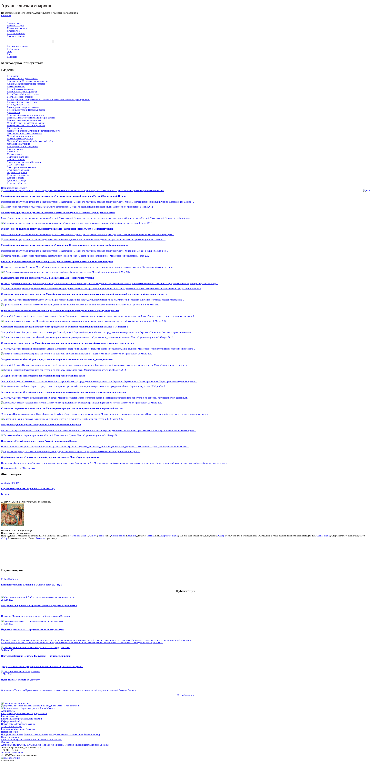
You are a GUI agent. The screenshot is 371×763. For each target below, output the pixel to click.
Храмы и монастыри (17, 28)
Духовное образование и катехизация (25, 115)
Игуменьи (32, 745)
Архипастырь (13, 23)
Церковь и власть (15, 178)
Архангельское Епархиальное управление (28, 81)
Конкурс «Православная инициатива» (26, 125)
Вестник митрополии (17, 46)
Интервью (28, 713)
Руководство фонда (25, 724)
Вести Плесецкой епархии (20, 97)
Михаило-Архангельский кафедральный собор (30, 141)
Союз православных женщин (21, 167)
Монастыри (19, 729)
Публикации (13, 49)
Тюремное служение (17, 172)
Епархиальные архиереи (36, 734)
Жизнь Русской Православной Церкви (26, 123)
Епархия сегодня (15, 25)
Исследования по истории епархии (66, 734)
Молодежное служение (18, 144)
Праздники (12, 151)
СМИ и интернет (15, 164)
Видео (10, 54)
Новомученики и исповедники (22, 146)
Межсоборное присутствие (20, 136)
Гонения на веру (92, 734)
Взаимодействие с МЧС (19, 104)
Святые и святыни (16, 36)
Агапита (131, 535)
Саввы (320, 535)
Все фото (5, 494)
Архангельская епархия (26, 5)
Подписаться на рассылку (14, 188)
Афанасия (40, 538)
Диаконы (104, 745)
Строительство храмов (18, 170)
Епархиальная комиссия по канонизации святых (31, 117)
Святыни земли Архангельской (46, 739)
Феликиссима (118, 535)
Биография (6, 713)
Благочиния (7, 729)
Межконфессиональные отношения (24, 133)
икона (85, 535)
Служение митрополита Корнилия (24, 162)
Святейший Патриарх (18, 157)
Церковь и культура (16, 180)
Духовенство (13, 31)
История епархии (9, 732)
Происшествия (14, 154)
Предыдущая (7, 468)
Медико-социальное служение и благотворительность (33, 131)
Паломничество (15, 149)
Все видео (6, 584)
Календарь (12, 57)
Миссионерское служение (20, 138)
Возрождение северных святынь (23, 107)
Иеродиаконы (57, 745)
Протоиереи (71, 745)
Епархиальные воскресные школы (24, 120)
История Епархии (16, 33)
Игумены (21, 745)
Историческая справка (12, 734)
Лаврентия (75, 535)
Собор (221, 535)
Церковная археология (18, 175)
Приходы (30, 729)
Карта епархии (34, 718)
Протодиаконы (91, 745)
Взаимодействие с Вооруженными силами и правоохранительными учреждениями (48, 99)
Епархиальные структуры (14, 718)
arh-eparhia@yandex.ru (12, 752)
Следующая (29, 468)
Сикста (93, 535)
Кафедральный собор (11, 721)
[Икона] (12, 525)
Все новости (13, 76)
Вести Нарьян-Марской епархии (23, 94)
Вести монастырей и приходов (22, 91)
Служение (17, 713)
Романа (150, 535)
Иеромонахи (44, 745)
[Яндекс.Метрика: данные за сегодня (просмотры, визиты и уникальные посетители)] (10, 758)
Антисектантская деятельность (22, 78)
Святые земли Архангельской (16, 739)
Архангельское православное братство (26, 84)
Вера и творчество (16, 86)
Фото (9, 51)
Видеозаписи (40, 713)
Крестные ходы (14, 128)
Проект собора (8, 724)
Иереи (80, 745)
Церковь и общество (17, 183)
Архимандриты (9, 745)
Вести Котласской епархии (20, 89)
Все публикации (185, 695)
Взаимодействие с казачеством (22, 102)
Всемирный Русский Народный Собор (26, 110)
